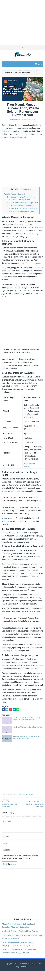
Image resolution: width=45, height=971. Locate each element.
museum (25, 794)
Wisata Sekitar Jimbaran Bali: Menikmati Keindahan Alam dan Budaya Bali (26, 719)
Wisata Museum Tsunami (14, 193)
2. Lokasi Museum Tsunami (18, 199)
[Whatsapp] (17, 709)
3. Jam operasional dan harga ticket (21, 202)
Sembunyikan (25, 189)
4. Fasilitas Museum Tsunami (18, 205)
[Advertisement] (22, 22)
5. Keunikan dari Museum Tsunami (21, 208)
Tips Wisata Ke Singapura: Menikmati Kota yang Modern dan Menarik (27, 737)
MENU (40, 64)
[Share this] (3, 709)
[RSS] (22, 47)
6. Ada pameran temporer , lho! (19, 211)
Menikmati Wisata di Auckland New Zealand (27, 727)
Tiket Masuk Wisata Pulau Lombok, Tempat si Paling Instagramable (10, 803)
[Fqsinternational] (22, 54)
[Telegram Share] (14, 709)
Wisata (10, 794)
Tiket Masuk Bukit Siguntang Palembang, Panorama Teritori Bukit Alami (34, 803)
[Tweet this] (6, 709)
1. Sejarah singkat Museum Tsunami (21, 196)
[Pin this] (10, 709)
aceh (20, 794)
